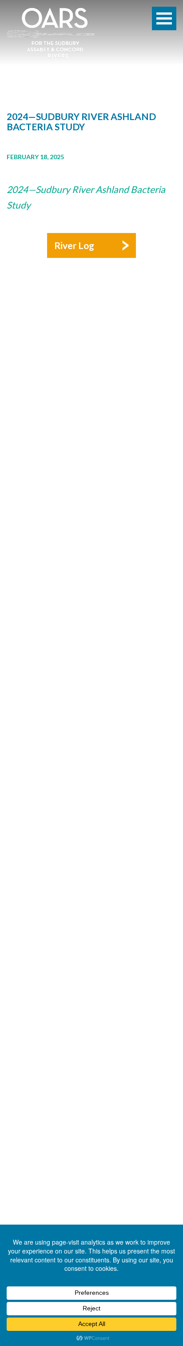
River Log (74, 245)
